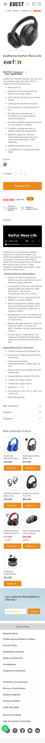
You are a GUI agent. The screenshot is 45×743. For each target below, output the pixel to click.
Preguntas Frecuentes (14, 670)
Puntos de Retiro (11, 700)
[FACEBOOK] (22, 730)
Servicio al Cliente (12, 714)
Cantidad (7, 173)
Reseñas (7, 412)
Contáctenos (9, 664)
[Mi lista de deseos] (27, 3)
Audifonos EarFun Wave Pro (31, 457)
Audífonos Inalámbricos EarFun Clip (10, 574)
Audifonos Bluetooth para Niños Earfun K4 (11, 458)
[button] (9, 50)
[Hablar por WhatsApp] (5, 728)
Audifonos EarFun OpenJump (12, 494)
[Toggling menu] (5, 4)
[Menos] (16, 173)
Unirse (34, 611)
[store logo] (16, 4)
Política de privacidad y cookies (19, 639)
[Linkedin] (37, 730)
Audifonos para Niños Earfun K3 (11, 532)
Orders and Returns (13, 658)
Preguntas (8, 418)
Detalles (7, 219)
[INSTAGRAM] (15, 730)
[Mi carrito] (33, 4)
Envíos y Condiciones (14, 688)
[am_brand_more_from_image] (13, 444)
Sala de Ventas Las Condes (17, 721)
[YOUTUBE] (30, 730)
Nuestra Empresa (11, 694)
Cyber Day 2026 (11, 707)
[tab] (22, 220)
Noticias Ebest (10, 633)
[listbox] (17, 164)
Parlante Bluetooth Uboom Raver (31, 532)
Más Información (11, 405)
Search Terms (10, 645)
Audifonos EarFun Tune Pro (31, 494)
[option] (5, 164)
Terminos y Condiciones (15, 681)
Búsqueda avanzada (13, 651)
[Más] (25, 173)
